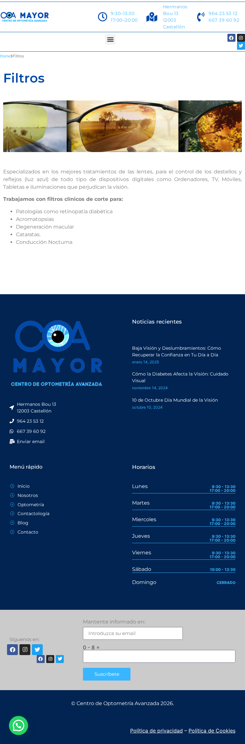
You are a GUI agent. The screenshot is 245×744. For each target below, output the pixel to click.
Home (5, 56)
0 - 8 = (91, 647)
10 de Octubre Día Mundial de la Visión (175, 400)
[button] (110, 39)
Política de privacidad (156, 730)
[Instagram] (241, 38)
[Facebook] (231, 38)
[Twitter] (241, 46)
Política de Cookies (212, 730)
